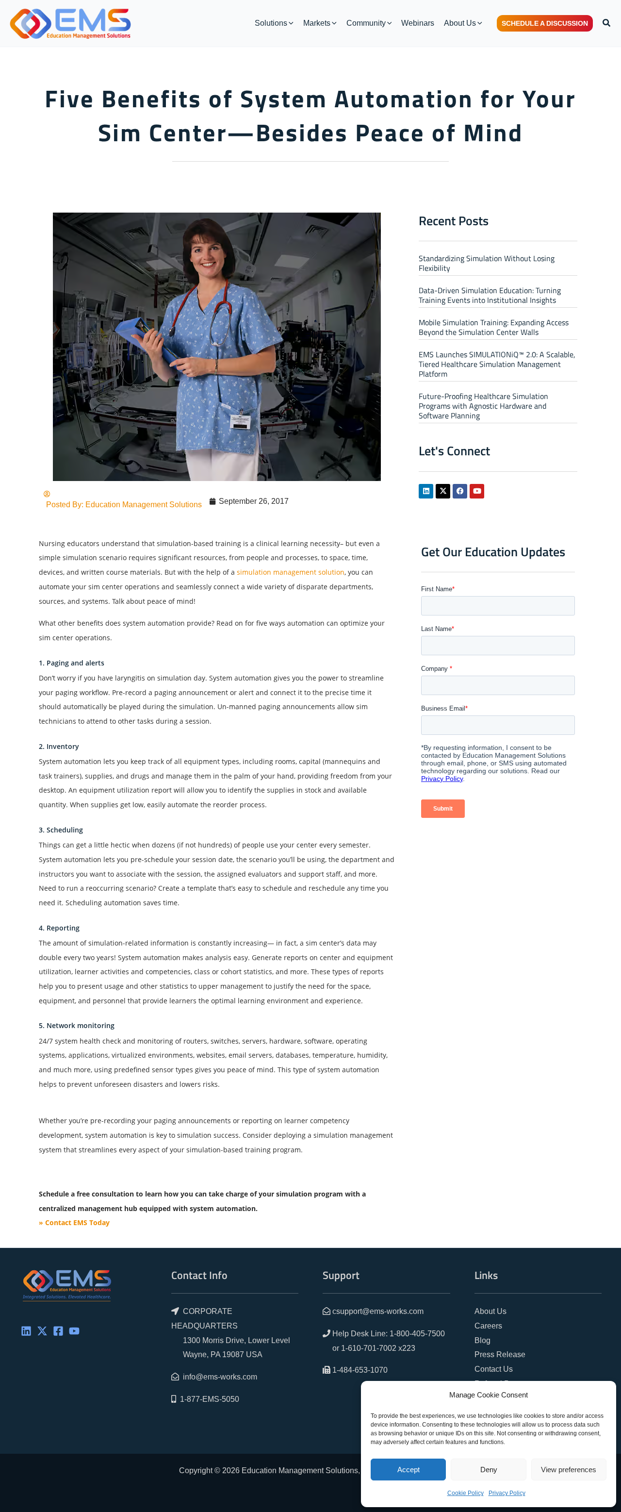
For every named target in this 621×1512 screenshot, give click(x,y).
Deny (488, 1469)
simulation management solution (290, 572)
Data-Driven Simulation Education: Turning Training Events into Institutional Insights (490, 295)
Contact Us (493, 1369)
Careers (488, 1326)
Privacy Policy (507, 1493)
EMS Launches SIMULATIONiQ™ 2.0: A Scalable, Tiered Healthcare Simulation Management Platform (497, 364)
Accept (408, 1469)
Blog (482, 1340)
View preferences (568, 1469)
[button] (290, 23)
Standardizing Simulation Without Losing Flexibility (487, 263)
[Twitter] (42, 1331)
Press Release (499, 1354)
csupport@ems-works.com (378, 1311)
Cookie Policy (465, 1493)
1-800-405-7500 (417, 1333)
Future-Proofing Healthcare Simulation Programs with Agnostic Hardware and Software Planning (483, 405)
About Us (490, 1311)
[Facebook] (58, 1331)
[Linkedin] (26, 1331)
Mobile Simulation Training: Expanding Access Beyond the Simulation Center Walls (494, 327)
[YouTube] (74, 1331)
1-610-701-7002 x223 (378, 1348)
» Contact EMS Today (74, 1222)
